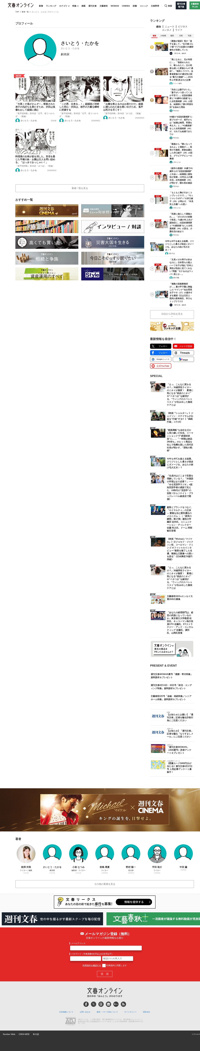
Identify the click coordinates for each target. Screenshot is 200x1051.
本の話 (36, 1034)
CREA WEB (24, 1034)
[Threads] (101, 1004)
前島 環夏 (176, 278)
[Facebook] (86, 1004)
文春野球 (155, 6)
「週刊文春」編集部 (179, 53)
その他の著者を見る (104, 884)
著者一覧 (25, 12)
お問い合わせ (85, 1012)
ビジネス (182, 26)
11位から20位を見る (172, 314)
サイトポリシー (130, 1012)
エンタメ (166, 30)
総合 (158, 26)
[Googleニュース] (108, 1004)
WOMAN (115, 6)
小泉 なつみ (177, 162)
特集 (74, 6)
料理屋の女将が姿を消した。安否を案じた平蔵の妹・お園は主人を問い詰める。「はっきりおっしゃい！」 (35, 159)
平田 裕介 (176, 110)
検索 (170, 6)
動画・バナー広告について (107, 1012)
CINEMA (126, 6)
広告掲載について (66, 1012)
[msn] (116, 1004)
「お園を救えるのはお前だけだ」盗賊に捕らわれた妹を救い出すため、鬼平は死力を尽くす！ (123, 107)
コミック (144, 6)
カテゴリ (63, 6)
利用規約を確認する (92, 965)
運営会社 (146, 1012)
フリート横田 (177, 83)
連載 (83, 6)
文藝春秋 (104, 6)
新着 (41, 6)
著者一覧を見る (80, 188)
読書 (135, 6)
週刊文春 (92, 6)
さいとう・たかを (28, 120)
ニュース (169, 26)
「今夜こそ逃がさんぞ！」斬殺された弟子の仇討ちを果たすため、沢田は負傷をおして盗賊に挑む (35, 107)
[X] (93, 1004)
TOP (17, 12)
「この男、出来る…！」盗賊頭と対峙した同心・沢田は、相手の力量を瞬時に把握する (79, 107)
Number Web (9, 1034)
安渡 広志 (172, 253)
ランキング (51, 6)
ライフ (178, 30)
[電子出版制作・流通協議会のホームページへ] (70, 1021)
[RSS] (123, 1004)
